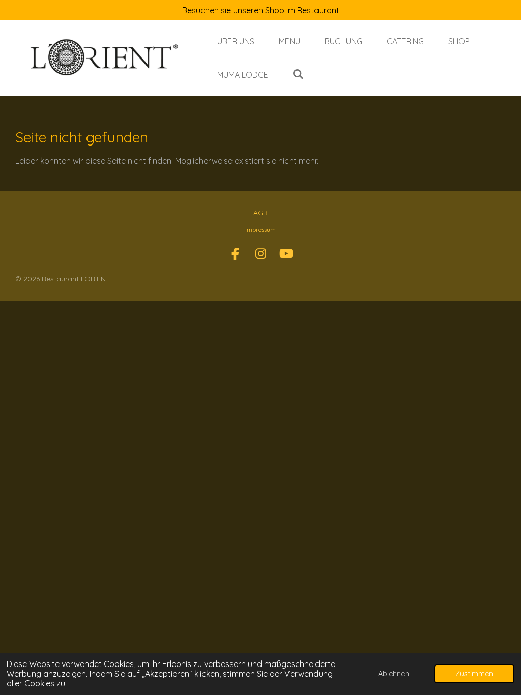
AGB (260, 212)
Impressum (260, 230)
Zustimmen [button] (474, 673)
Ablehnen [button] (393, 673)
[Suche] (298, 73)
